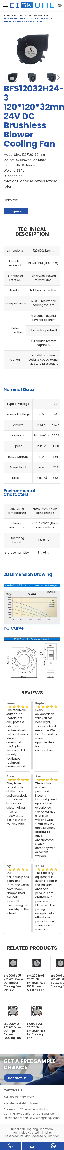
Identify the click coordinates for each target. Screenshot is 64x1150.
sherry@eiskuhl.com (24, 1103)
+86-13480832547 (21, 1097)
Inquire (16, 211)
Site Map (24, 1136)
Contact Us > (18, 1078)
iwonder (53, 1136)
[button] (58, 77)
